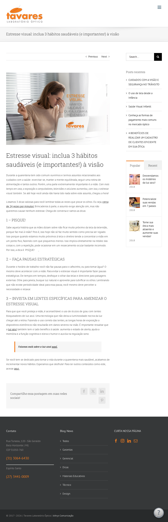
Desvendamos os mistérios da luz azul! (150, 179)
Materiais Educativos (73, 476)
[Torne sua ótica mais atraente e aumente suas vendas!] (134, 222)
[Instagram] (122, 441)
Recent (152, 165)
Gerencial (67, 458)
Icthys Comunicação (63, 515)
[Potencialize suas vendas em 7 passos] (134, 199)
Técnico (66, 485)
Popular (135, 165)
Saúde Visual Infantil (139, 106)
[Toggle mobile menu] (160, 7)
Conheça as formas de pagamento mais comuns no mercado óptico (142, 120)
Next (104, 56)
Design (66, 493)
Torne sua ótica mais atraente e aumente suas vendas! (150, 229)
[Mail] (135, 441)
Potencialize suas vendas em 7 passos (149, 202)
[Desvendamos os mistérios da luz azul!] (134, 176)
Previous (93, 56)
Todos (65, 441)
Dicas (65, 467)
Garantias (67, 449)
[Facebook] (116, 441)
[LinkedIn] (129, 441)
